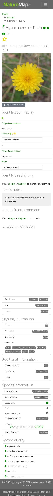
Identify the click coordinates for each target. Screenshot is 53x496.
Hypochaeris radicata (12, 123)
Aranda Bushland (42, 305)
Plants (5, 14)
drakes (4, 161)
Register (22, 183)
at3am (35, 492)
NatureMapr (41, 348)
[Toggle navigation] (45, 4)
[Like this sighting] (3, 46)
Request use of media (14, 104)
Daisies (10, 17)
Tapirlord (5, 133)
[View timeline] (7, 33)
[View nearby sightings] (11, 33)
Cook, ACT (44, 311)
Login (12, 183)
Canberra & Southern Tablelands (23, 348)
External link (43, 432)
